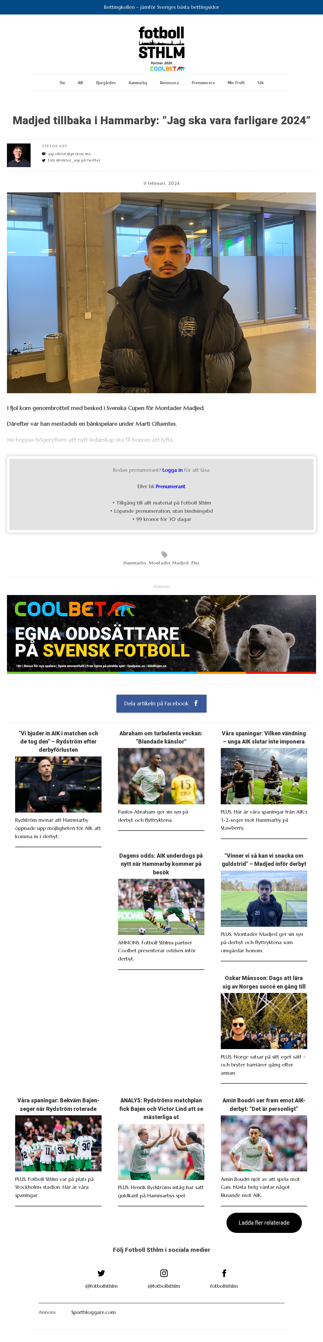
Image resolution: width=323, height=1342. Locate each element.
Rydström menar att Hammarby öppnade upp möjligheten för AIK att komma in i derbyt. (58, 828)
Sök (260, 82)
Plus (195, 563)
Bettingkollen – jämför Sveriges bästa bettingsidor (161, 7)
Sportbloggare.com (93, 1312)
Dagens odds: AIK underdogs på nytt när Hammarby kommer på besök (161, 864)
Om (62, 82)
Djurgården (106, 82)
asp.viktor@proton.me (69, 154)
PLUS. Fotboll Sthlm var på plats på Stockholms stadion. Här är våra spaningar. (54, 1187)
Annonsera (169, 82)
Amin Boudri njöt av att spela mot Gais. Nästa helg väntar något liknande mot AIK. (260, 1187)
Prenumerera (203, 82)
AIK (80, 82)
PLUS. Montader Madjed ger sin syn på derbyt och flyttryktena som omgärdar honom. (262, 942)
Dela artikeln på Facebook (157, 703)
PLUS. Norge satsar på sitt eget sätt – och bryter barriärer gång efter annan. (263, 1064)
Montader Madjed (169, 563)
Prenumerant (170, 486)
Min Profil (236, 82)
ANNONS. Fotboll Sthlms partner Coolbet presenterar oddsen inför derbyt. (157, 950)
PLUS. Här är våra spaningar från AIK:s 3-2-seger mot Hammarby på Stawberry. (264, 819)
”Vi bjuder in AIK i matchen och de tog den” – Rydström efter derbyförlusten (58, 741)
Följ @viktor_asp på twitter (74, 160)
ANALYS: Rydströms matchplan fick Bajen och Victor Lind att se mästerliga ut (161, 1108)
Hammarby (138, 82)
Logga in (172, 470)
